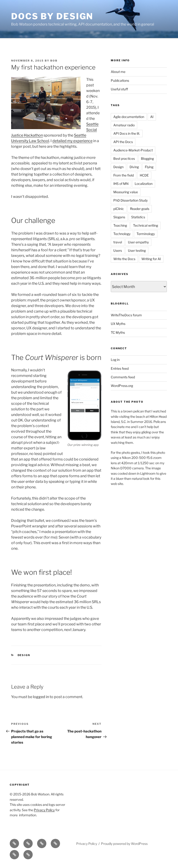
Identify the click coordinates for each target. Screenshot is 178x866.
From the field (123, 175)
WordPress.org (122, 386)
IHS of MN (121, 184)
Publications (120, 80)
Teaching (120, 225)
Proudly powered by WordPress (124, 844)
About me (118, 72)
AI (151, 117)
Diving (134, 167)
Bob (53, 60)
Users (117, 250)
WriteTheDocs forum (126, 315)
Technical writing (145, 225)
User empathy (138, 242)
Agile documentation (128, 117)
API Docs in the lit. (126, 133)
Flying (149, 167)
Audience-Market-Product (133, 150)
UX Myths (118, 324)
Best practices (124, 158)
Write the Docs (124, 259)
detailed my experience (72, 141)
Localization (144, 184)
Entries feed (120, 368)
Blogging (147, 158)
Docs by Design (52, 16)
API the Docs (123, 142)
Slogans (119, 217)
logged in (41, 697)
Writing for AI (151, 259)
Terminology (146, 234)
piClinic (118, 209)
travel (117, 242)
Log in (115, 360)
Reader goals (139, 209)
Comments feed (123, 377)
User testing (137, 250)
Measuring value (125, 192)
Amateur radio (124, 125)
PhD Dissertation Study (130, 200)
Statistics (138, 217)
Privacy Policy (44, 810)
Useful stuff (119, 89)
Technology (121, 234)
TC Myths (118, 332)
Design (24, 655)
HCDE (144, 175)
